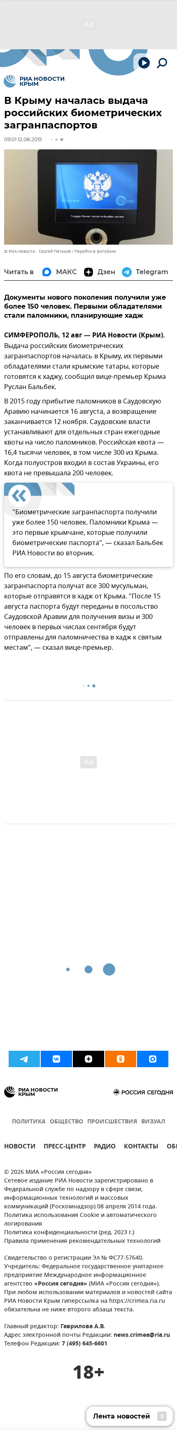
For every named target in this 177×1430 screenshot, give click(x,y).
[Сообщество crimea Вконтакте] (56, 1059)
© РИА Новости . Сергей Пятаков (37, 251)
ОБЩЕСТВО (66, 1122)
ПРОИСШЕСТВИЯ (112, 1122)
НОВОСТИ (19, 1147)
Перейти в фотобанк (95, 251)
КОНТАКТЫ (141, 1147)
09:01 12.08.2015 (23, 139)
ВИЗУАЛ (153, 1122)
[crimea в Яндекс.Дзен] (88, 1059)
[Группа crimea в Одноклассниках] (120, 1059)
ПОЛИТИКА (29, 1122)
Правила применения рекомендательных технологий (82, 1241)
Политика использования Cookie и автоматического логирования (80, 1220)
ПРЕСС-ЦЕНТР (65, 1147)
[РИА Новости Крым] (34, 81)
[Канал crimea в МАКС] (152, 1059)
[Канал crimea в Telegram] (24, 1059)
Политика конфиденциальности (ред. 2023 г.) (69, 1233)
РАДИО (105, 1147)
